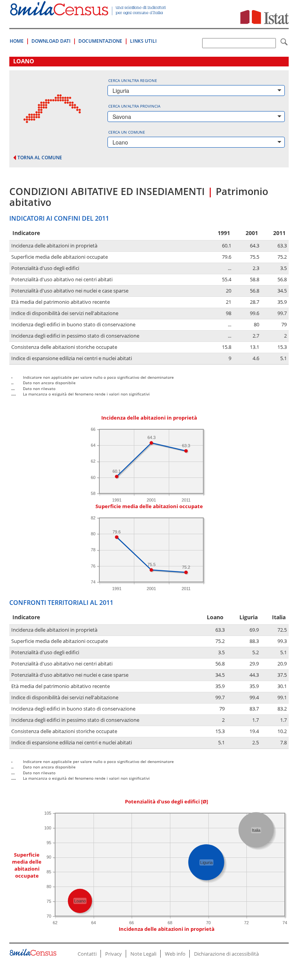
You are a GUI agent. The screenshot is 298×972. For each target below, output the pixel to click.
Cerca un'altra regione (132, 80)
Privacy (113, 953)
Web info (175, 953)
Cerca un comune (126, 132)
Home (17, 41)
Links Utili (143, 41)
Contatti (87, 953)
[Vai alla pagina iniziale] (88, 11)
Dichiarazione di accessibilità (226, 953)
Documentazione (100, 41)
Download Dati (51, 41)
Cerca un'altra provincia (134, 106)
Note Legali (143, 953)
